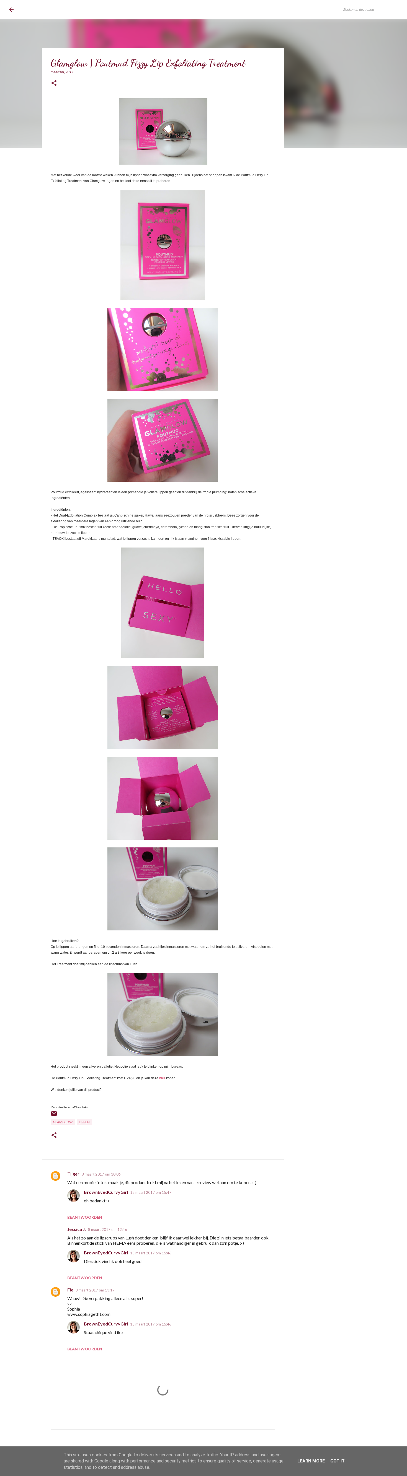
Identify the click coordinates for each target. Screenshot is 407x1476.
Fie (70, 1289)
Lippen (84, 1122)
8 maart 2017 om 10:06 (101, 1174)
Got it (337, 1461)
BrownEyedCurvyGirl (54, 9)
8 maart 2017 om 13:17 (95, 1290)
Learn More (311, 1461)
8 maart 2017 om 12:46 (107, 1229)
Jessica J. (76, 1229)
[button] (54, 83)
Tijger (73, 1173)
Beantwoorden (84, 1217)
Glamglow (63, 1122)
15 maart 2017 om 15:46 (150, 1253)
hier (162, 1078)
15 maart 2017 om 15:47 (150, 1192)
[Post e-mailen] (54, 1116)
